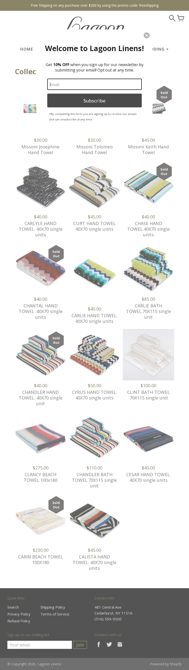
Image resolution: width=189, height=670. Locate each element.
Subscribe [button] (94, 100)
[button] (147, 35)
